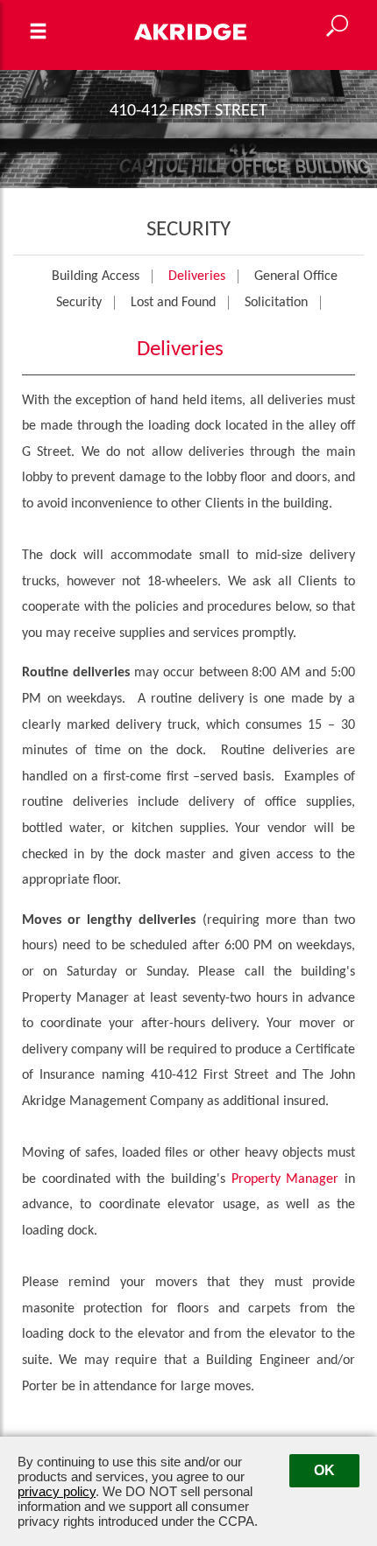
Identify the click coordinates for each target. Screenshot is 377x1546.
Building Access (95, 276)
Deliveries (196, 276)
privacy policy (57, 1491)
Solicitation (276, 303)
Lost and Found (173, 303)
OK (324, 1470)
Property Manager (285, 1179)
